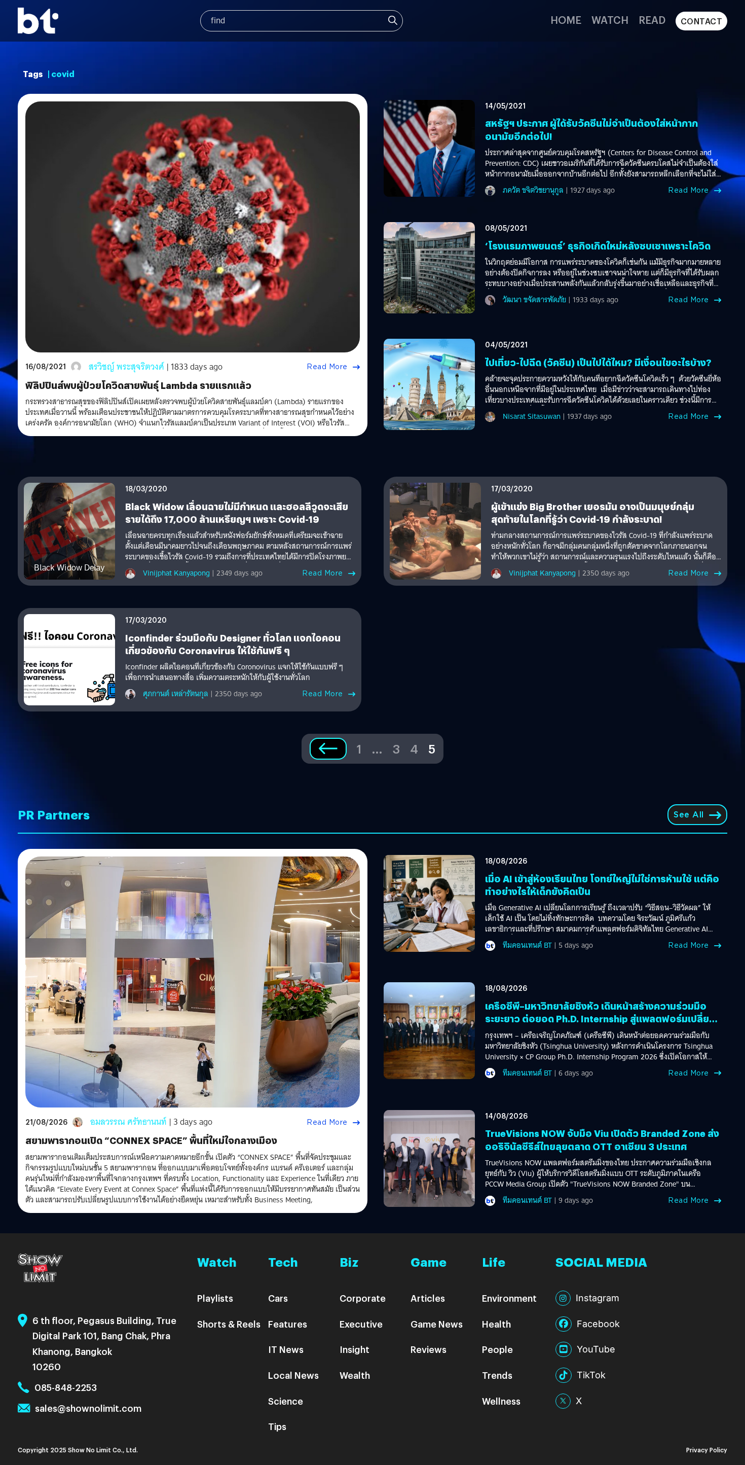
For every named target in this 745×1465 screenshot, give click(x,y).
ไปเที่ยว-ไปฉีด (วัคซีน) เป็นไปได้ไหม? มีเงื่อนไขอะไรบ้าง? (598, 362)
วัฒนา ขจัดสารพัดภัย (534, 299)
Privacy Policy (706, 1449)
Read (652, 19)
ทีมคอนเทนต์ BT (527, 945)
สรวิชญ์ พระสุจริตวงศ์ (126, 367)
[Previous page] (328, 749)
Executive (361, 1323)
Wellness (501, 1401)
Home (565, 19)
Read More (327, 367)
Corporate (363, 1298)
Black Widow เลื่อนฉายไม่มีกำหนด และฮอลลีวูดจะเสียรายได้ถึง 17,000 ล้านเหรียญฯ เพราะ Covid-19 (236, 512)
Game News (437, 1323)
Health (496, 1323)
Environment (509, 1298)
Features (287, 1323)
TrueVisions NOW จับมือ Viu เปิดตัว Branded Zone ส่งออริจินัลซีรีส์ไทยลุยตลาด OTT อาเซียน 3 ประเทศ (602, 1139)
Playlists (215, 1298)
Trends (497, 1375)
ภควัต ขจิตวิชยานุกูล (533, 190)
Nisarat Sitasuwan (532, 416)
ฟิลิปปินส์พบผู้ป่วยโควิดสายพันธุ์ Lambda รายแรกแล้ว (138, 385)
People (497, 1349)
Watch (609, 19)
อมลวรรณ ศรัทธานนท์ (128, 1122)
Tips (277, 1426)
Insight (354, 1349)
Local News (293, 1375)
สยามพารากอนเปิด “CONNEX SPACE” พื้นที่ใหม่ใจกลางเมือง (151, 1140)
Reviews (428, 1349)
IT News (286, 1349)
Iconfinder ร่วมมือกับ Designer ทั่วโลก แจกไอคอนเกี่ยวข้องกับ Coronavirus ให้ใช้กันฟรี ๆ (233, 644)
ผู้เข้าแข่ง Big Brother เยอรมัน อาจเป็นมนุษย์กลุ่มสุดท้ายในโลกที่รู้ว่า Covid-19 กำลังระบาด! (592, 512)
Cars (278, 1298)
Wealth (355, 1375)
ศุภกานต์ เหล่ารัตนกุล (175, 693)
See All (689, 814)
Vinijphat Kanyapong (176, 573)
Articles (428, 1298)
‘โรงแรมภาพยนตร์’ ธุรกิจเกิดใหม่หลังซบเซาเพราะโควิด (598, 245)
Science (285, 1401)
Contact (702, 21)
